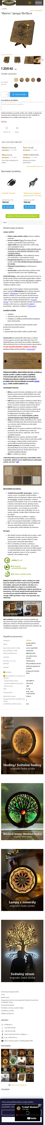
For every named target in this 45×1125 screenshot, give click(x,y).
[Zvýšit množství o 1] (9, 93)
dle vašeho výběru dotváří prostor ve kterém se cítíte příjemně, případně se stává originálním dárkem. (24, 251)
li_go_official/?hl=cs (10, 1037)
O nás (3, 994)
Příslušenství (14, 293)
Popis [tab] (5, 222)
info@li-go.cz (8, 1024)
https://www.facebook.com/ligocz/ (15, 1034)
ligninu (15, 499)
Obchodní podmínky (7, 1005)
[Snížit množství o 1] (9, 95)
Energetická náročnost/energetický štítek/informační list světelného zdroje (19, 1001)
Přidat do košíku (20, 94)
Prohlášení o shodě (7, 1011)
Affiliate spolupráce (7, 1013)
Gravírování (30, 349)
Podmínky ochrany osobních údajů (12, 1008)
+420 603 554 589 (9, 1028)
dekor (22, 240)
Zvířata (28, 640)
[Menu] (38, 3)
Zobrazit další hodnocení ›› (35, 166)
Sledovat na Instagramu (19, 1085)
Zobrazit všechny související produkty (22, 216)
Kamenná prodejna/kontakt (10, 992)
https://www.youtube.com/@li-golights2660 (18, 1041)
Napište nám (5, 997)
